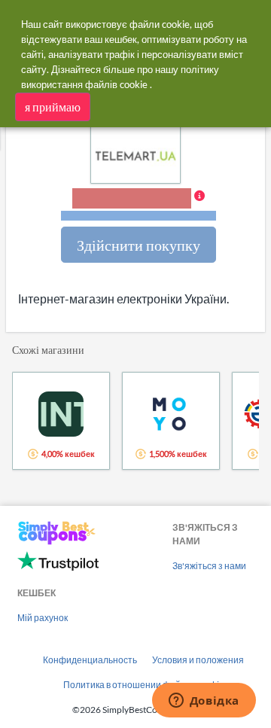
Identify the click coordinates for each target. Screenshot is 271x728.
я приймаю (53, 106)
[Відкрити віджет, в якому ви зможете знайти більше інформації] (203, 701)
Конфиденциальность (90, 660)
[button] (138, 205)
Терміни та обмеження (139, 216)
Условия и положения (198, 660)
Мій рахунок (42, 617)
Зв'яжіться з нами (209, 565)
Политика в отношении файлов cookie (143, 684)
